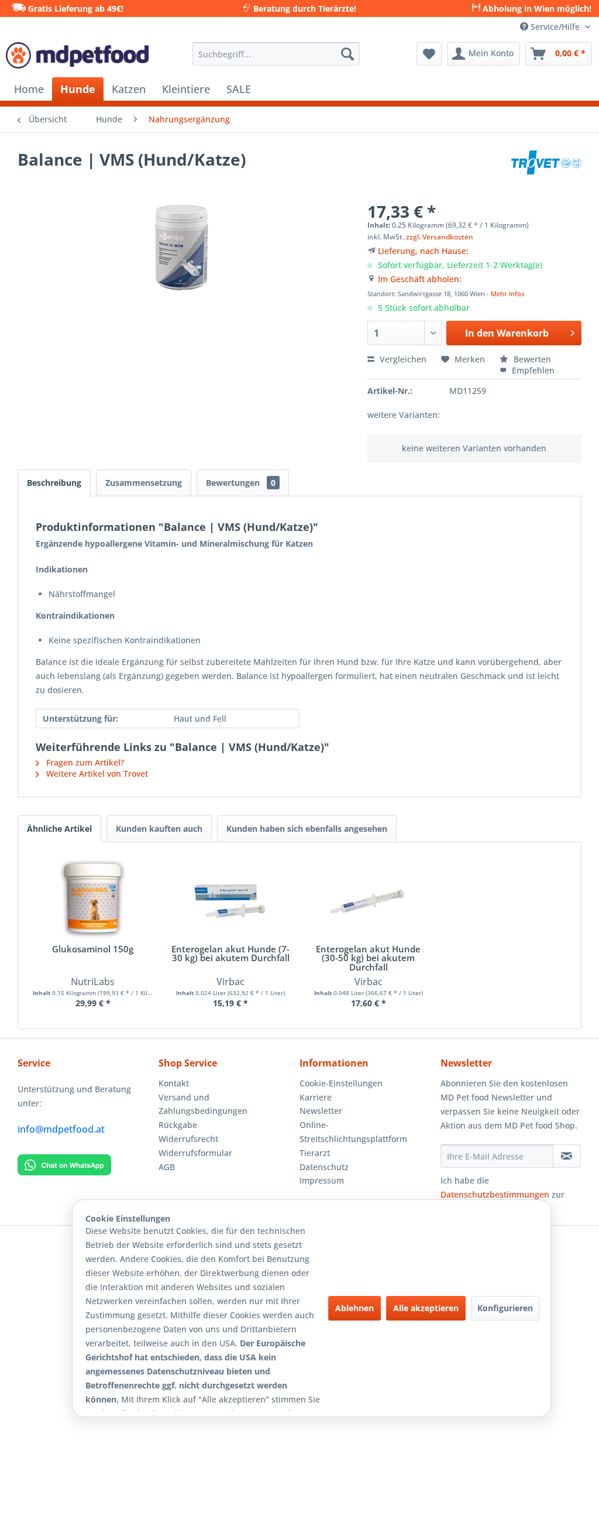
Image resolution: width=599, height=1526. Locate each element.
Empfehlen (532, 370)
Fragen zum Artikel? (84, 762)
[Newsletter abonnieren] (567, 1156)
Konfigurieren (505, 1308)
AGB (167, 1166)
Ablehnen (354, 1308)
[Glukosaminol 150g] (93, 898)
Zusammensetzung (143, 482)
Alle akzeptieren (426, 1308)
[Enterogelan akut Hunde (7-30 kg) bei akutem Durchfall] (231, 898)
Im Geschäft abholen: (420, 278)
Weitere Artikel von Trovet (96, 773)
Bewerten (531, 359)
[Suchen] (347, 54)
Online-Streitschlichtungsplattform (353, 1131)
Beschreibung (54, 482)
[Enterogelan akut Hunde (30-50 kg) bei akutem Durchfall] (368, 898)
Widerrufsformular (195, 1152)
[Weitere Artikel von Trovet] (546, 170)
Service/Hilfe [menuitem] (555, 26)
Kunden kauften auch (159, 828)
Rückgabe (178, 1124)
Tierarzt (315, 1152)
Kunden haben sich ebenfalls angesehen (306, 828)
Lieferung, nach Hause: (423, 250)
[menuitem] (276, 54)
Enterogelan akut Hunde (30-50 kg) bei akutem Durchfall (368, 958)
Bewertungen (241, 482)
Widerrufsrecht (188, 1138)
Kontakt (174, 1083)
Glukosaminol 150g (92, 950)
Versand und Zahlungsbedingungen (203, 1104)
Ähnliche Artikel (59, 828)
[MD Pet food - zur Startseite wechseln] (77, 56)
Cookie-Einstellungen (341, 1083)
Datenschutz (324, 1166)
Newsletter (321, 1110)
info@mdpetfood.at (61, 1129)
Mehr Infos (507, 293)
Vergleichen (401, 359)
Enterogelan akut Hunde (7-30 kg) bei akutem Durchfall (230, 954)
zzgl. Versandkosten (439, 237)
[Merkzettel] (429, 54)
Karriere (316, 1097)
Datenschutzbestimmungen (494, 1194)
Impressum (322, 1180)
